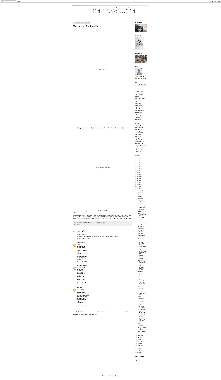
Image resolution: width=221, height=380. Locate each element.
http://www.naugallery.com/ (80, 212)
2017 (138, 176)
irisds (137, 96)
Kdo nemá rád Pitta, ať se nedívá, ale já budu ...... (141, 282)
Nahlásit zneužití (140, 356)
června (139, 335)
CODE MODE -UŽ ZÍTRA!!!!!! (142, 218)
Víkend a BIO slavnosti (141, 272)
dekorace (138, 132)
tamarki (138, 117)
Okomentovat (78, 309)
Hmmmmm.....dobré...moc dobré (142, 206)
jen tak (138, 125)
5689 (78, 287)
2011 (138, 188)
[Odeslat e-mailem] (97, 222)
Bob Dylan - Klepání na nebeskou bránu (141, 242)
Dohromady (140, 288)
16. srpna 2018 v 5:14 (82, 261)
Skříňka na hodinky (140, 324)
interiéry (138, 127)
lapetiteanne (139, 101)
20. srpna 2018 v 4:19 (82, 282)
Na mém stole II (141, 202)
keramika (138, 139)
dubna (139, 339)
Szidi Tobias (140, 233)
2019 (138, 172)
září (139, 196)
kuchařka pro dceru (140, 100)
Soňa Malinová (140, 76)
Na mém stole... (141, 228)
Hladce (139, 286)
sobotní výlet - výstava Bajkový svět (141, 300)
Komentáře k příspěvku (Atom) (90, 314)
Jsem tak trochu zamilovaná (141, 236)
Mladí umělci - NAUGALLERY (142, 307)
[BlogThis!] (99, 222)
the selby (138, 119)
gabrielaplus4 (139, 105)
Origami (139, 279)
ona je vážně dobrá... (141, 231)
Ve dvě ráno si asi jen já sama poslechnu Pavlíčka (142, 267)
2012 (138, 186)
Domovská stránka (102, 312)
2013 (138, 184)
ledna (139, 345)
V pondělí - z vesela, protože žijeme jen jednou (142, 320)
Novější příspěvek (78, 312)
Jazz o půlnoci (141, 204)
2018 (138, 174)
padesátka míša (140, 107)
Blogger (117, 375)
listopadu (140, 192)
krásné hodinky (140, 110)
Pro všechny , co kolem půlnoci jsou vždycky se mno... (142, 292)
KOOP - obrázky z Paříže (142, 223)
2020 (138, 170)
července (140, 200)
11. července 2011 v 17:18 (83, 238)
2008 (138, 352)
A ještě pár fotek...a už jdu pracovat (142, 257)
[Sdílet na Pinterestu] (104, 222)
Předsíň (139, 239)
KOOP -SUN (140, 221)
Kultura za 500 (141, 226)
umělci (138, 151)
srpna (139, 198)
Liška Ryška (139, 103)
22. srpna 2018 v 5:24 (82, 306)
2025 (138, 160)
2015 (138, 180)
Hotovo (139, 296)
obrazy (78, 224)
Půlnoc (139, 277)
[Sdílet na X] (101, 222)
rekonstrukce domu (140, 147)
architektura (139, 141)
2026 (138, 158)
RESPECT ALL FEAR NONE (141, 312)
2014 (138, 182)
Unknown (79, 242)
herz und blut (139, 94)
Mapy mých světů (142, 309)
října (139, 194)
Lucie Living (139, 112)
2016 (138, 178)
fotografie (138, 149)
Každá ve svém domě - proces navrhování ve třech (142, 251)
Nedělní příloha (140, 145)
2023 (138, 164)
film (137, 138)
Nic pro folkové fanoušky (141, 315)
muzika (138, 129)
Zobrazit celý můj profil (140, 78)
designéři (138, 143)
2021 (138, 168)
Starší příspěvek (127, 312)
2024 (138, 162)
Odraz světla (141, 209)
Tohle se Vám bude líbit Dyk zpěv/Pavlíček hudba (141, 262)
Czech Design (139, 91)
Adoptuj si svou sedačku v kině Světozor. (142, 214)
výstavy (138, 131)
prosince (140, 190)
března (139, 341)
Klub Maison (139, 108)
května (139, 337)
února (139, 343)
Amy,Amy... (140, 211)
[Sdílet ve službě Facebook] (102, 222)
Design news (139, 93)
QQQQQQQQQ (80, 265)
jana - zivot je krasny (141, 98)
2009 (138, 350)
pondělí (138, 114)
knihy (137, 136)
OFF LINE (140, 275)
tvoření (138, 134)
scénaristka (139, 116)
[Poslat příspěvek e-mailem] (94, 222)
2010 (138, 348)
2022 (138, 166)
